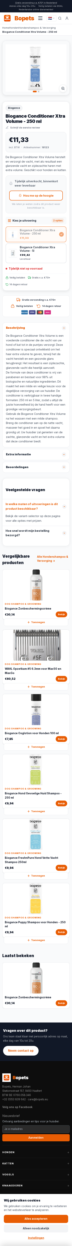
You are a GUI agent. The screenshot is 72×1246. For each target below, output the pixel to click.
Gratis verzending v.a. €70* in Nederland (36, 2)
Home (5, 27)
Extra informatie (18, 454)
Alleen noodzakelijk (36, 1228)
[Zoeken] (60, 18)
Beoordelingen (17, 467)
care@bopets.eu (38, 1099)
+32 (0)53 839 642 (14, 1099)
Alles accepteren (36, 1218)
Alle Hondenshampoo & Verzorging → (52, 559)
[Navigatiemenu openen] (40, 18)
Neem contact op (21, 1050)
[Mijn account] (67, 18)
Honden (14, 27)
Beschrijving (15, 328)
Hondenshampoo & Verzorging (37, 27)
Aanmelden (36, 1137)
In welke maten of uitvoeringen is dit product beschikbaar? (32, 506)
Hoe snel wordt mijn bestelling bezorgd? (27, 533)
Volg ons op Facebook (17, 1107)
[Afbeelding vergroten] (63, 88)
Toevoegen (38, 622)
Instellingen (36, 1237)
